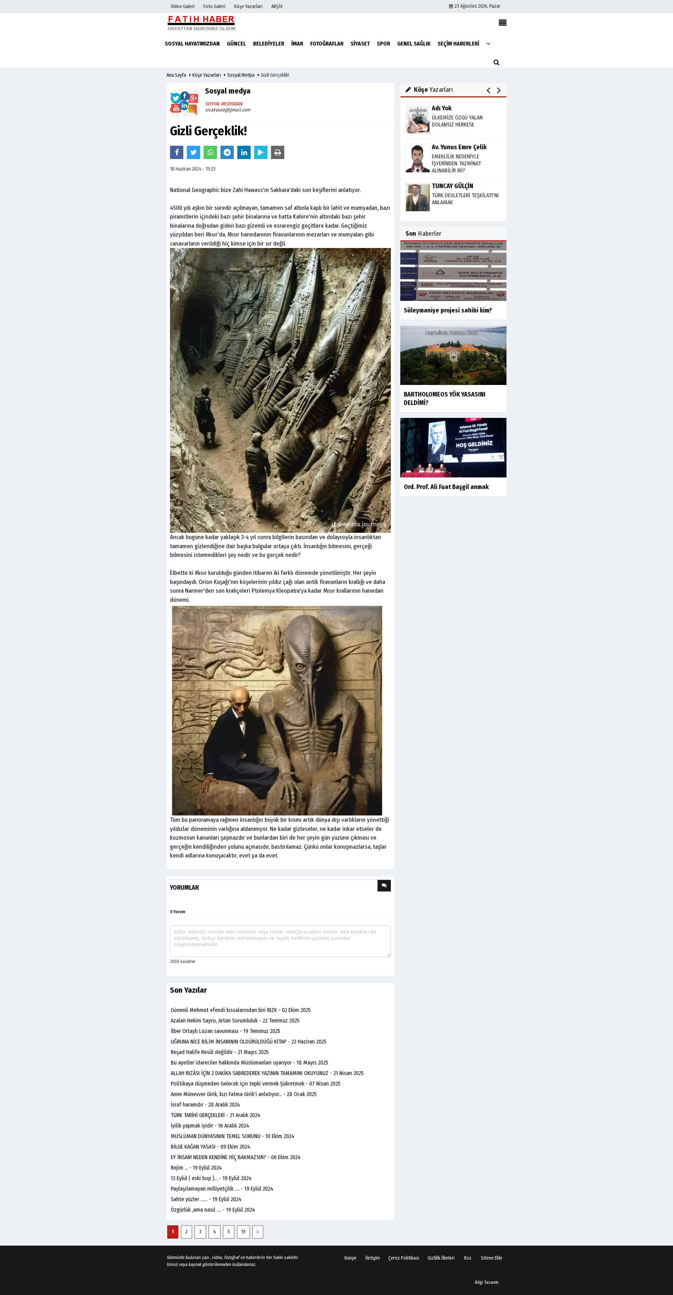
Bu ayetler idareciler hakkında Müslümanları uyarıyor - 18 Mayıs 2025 (249, 1062)
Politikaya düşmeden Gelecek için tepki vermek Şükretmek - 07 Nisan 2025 (255, 1083)
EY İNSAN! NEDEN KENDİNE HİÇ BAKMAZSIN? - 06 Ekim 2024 (236, 1157)
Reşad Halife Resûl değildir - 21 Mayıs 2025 (219, 1052)
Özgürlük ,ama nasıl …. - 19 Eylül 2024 (213, 1209)
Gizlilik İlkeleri (441, 1258)
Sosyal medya (240, 75)
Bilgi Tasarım (486, 1282)
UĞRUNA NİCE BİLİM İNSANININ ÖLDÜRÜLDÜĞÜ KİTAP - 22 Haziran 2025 (248, 1041)
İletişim (372, 1258)
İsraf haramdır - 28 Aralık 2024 (205, 1104)
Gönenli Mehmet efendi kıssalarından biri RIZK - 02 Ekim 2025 (241, 1010)
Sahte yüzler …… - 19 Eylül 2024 (206, 1199)
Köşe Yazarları (206, 75)
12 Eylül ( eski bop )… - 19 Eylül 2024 (211, 1178)
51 (243, 1232)
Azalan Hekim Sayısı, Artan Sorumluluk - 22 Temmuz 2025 (235, 1020)
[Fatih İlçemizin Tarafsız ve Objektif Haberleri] (201, 23)
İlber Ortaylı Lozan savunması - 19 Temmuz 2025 (225, 1031)
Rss (467, 1258)
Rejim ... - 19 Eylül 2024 (196, 1167)
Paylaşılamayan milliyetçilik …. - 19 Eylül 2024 (222, 1188)
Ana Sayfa (176, 75)
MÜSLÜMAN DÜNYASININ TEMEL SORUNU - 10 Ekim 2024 (232, 1136)
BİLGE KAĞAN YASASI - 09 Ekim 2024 (210, 1146)
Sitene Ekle (491, 1258)
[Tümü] (488, 43)
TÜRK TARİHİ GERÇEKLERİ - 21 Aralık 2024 (215, 1115)
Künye (350, 1258)
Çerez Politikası (403, 1258)
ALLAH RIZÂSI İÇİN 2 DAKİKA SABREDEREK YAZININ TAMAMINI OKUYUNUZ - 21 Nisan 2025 (267, 1073)
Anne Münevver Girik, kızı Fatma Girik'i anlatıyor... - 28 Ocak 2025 (244, 1094)
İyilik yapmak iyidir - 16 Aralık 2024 (210, 1125)
